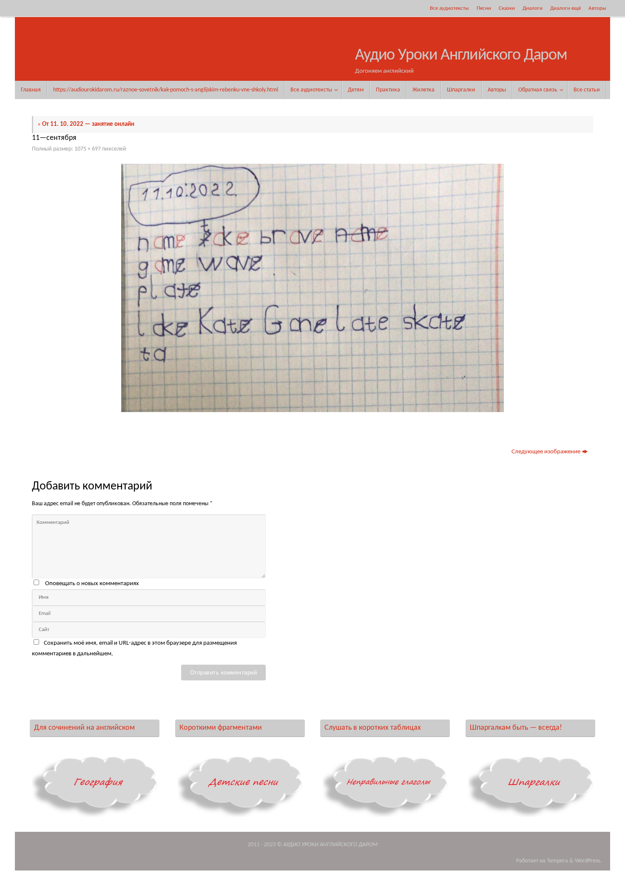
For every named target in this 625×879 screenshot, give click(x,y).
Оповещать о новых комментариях (92, 583)
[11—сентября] (312, 288)
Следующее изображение (545, 452)
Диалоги (533, 8)
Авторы (597, 8)
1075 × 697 (87, 149)
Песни (484, 8)
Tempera (557, 861)
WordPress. (588, 861)
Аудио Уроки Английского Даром (461, 55)
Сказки (507, 8)
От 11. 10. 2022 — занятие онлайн (85, 124)
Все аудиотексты (449, 8)
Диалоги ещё (565, 8)
